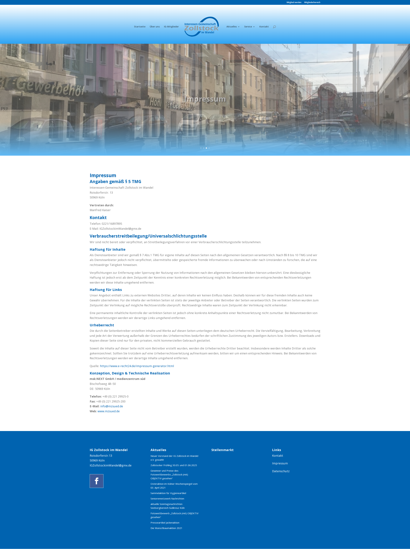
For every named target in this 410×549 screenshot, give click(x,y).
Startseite (139, 26)
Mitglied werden (294, 2)
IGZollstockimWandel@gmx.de (110, 465)
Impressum (280, 463)
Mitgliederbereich (312, 2)
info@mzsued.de (111, 406)
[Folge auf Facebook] (96, 481)
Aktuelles (231, 26)
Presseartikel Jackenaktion (165, 522)
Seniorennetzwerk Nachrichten (167, 498)
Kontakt (264, 26)
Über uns (155, 26)
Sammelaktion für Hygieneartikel (168, 493)
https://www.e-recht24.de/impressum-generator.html (137, 366)
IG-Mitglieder (171, 26)
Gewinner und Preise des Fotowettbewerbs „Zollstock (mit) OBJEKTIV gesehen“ (169, 474)
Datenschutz (281, 471)
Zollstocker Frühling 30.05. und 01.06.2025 (174, 465)
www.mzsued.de (109, 411)
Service (248, 26)
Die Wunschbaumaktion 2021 (166, 528)
